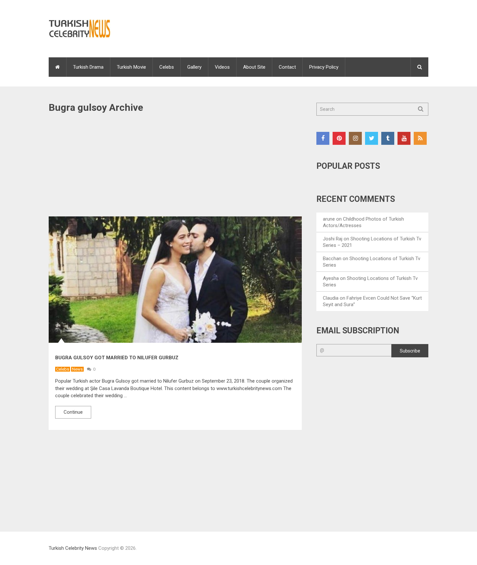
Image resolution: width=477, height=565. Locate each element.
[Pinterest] (339, 138)
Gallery (194, 67)
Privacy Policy (323, 67)
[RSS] (420, 138)
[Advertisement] (175, 168)
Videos (222, 67)
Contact (287, 67)
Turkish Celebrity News (73, 548)
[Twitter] (371, 138)
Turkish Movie (131, 67)
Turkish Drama (88, 67)
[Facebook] (322, 138)
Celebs (166, 67)
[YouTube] (404, 138)
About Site (254, 67)
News (77, 369)
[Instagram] (355, 138)
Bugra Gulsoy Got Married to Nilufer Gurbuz (116, 358)
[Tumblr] (387, 138)
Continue (73, 412)
